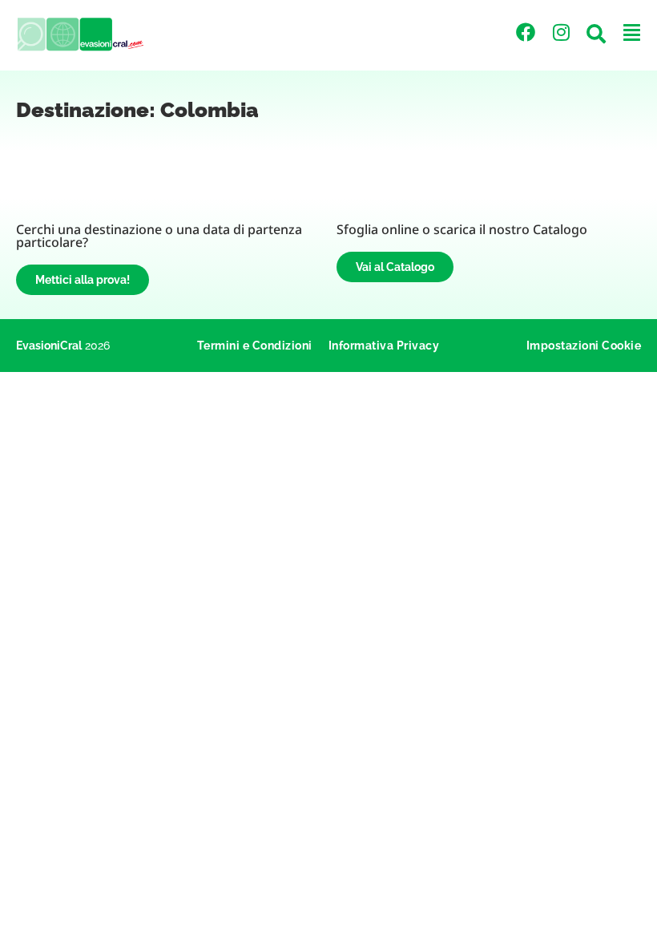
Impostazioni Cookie (584, 345)
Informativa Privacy (384, 345)
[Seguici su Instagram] (560, 32)
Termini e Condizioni (254, 345)
